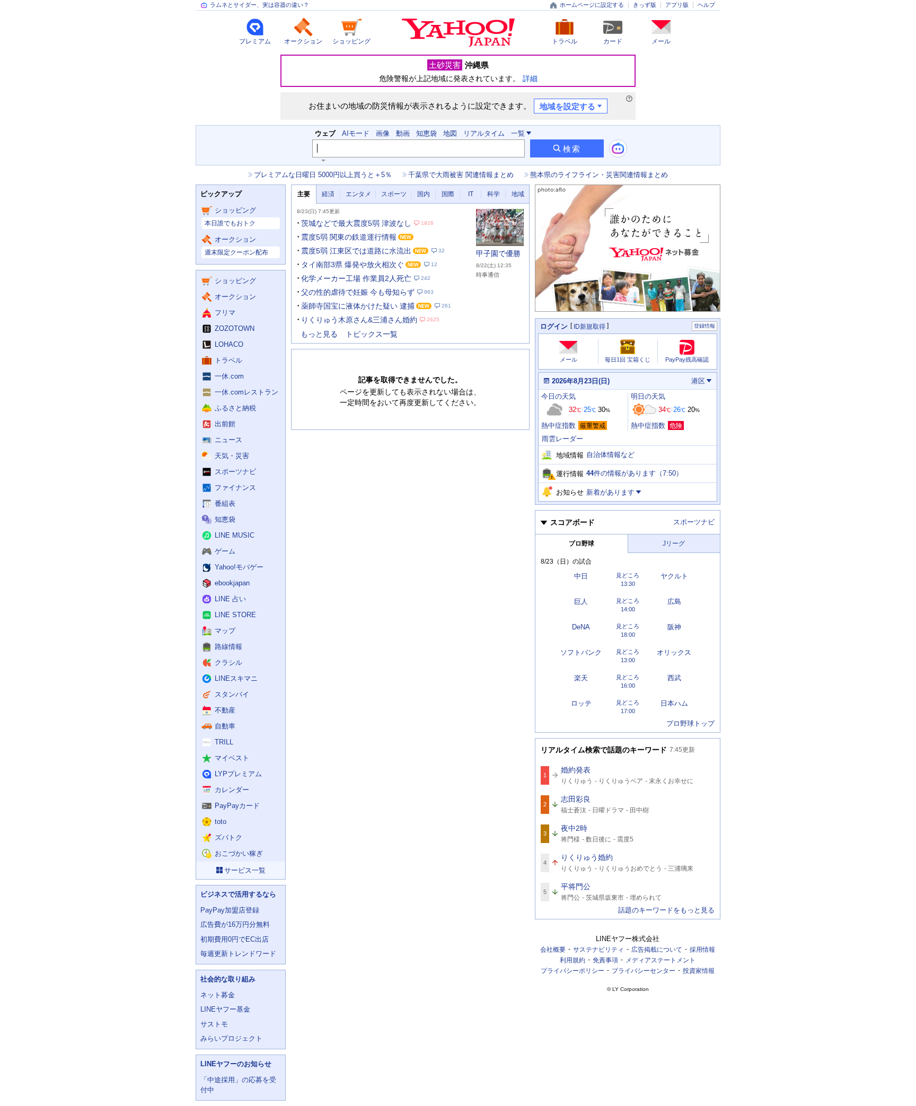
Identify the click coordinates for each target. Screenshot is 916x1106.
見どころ (627, 575)
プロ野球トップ (690, 723)
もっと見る (319, 334)
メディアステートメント (660, 960)
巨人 (581, 601)
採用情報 (702, 949)
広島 (674, 601)
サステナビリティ (598, 949)
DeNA (581, 627)
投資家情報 (699, 971)
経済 (328, 194)
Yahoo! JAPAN (458, 33)
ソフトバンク (581, 652)
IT (470, 194)
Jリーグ (674, 543)
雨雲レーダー (562, 438)
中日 (581, 576)
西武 (674, 677)
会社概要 (553, 949)
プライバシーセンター (643, 971)
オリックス (674, 652)
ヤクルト (674, 576)
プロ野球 (581, 543)
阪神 (674, 627)
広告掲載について (656, 949)
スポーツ (394, 194)
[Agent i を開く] (618, 148)
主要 (303, 194)
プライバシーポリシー (572, 971)
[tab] (304, 194)
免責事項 (605, 960)
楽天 (581, 677)
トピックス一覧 (372, 334)
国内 (423, 194)
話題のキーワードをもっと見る (666, 910)
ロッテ (581, 703)
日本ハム (674, 703)
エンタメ (358, 194)
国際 (448, 194)
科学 (493, 194)
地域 (518, 194)
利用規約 (572, 960)
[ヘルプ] (629, 98)
